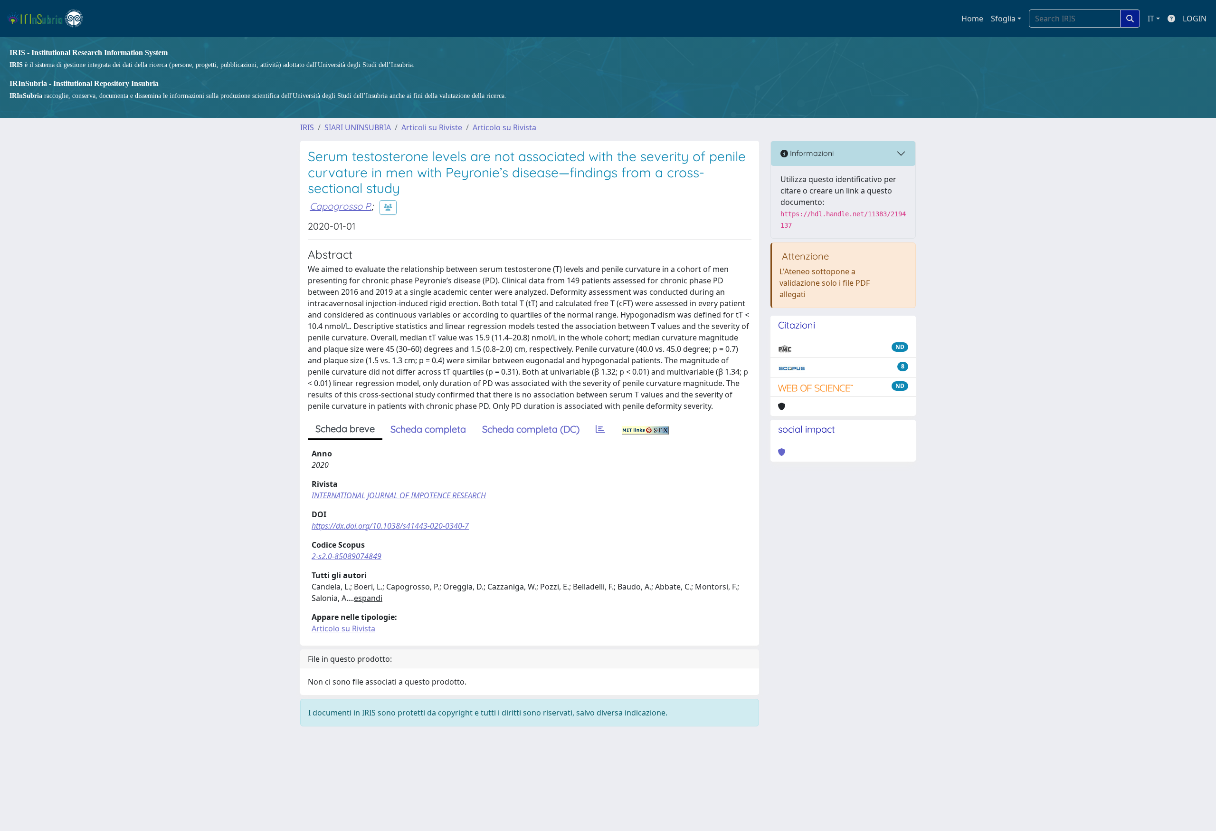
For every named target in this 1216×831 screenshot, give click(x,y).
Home (972, 18)
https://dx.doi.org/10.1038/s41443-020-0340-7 (390, 526)
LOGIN (1194, 18)
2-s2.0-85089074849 (346, 556)
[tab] (600, 429)
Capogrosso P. (340, 206)
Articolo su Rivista (504, 127)
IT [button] (1151, 18)
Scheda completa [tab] (428, 429)
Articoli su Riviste (431, 127)
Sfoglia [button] (1003, 18)
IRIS (307, 127)
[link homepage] (49, 18)
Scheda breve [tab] (345, 429)
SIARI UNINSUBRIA (357, 127)
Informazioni (811, 153)
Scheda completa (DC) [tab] (531, 429)
